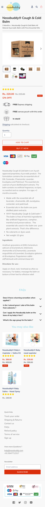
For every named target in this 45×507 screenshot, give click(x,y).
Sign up (7, 438)
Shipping (6, 124)
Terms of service (11, 434)
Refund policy (10, 430)
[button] (8, 89)
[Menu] (2, 7)
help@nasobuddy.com (13, 450)
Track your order (11, 416)
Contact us (9, 423)
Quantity (6, 130)
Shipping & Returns (13, 420)
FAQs (6, 427)
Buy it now (22, 148)
